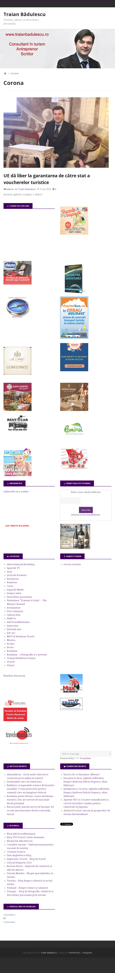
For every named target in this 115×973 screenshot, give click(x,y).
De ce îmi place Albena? (86, 774)
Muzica (11, 640)
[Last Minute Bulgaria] (17, 527)
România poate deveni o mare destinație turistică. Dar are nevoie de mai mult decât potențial (30, 800)
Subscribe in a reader (16, 491)
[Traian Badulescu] (5, 918)
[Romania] (74, 442)
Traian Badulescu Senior (21, 658)
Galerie (10, 189)
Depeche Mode (15, 589)
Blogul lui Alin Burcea (20, 840)
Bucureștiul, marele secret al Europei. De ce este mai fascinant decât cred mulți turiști (30, 810)
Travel (11, 661)
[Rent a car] (18, 432)
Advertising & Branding (21, 564)
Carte (10, 586)
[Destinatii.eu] (18, 317)
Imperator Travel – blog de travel (26, 859)
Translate (85, 758)
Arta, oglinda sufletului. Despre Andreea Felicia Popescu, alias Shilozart (85, 782)
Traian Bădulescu (25, 14)
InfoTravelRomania (18, 622)
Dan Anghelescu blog (19, 855)
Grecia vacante (72, 564)
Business (12, 582)
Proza (10, 647)
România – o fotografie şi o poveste (27, 654)
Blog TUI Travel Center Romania (25, 837)
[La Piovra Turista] (15, 720)
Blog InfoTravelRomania (21, 833)
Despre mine (14, 593)
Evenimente (13, 607)
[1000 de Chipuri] (75, 548)
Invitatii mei (14, 629)
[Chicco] (18, 283)
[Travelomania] (19, 745)
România (12, 651)
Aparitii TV (13, 568)
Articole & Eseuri (17, 575)
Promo (11, 643)
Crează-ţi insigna (9, 922)
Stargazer (87, 952)
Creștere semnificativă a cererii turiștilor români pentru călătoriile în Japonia (86, 803)
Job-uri (11, 632)
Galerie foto (13, 614)
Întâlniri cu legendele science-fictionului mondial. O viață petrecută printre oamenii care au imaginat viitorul (30, 789)
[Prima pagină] (5, 73)
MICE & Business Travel (20, 636)
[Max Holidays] (71, 692)
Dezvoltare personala (19, 596)
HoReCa (11, 618)
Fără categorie (15, 611)
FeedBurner (93, 514)
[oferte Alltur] (74, 468)
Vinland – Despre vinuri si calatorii (27, 887)
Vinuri (11, 665)
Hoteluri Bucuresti (14, 675)
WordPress (74, 952)
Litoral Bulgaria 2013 (19, 862)
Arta (9, 571)
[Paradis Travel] (18, 475)
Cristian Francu (16, 851)
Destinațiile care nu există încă (24, 781)
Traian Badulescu (9, 915)
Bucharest (13, 578)
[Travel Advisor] (71, 709)
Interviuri (13, 625)
